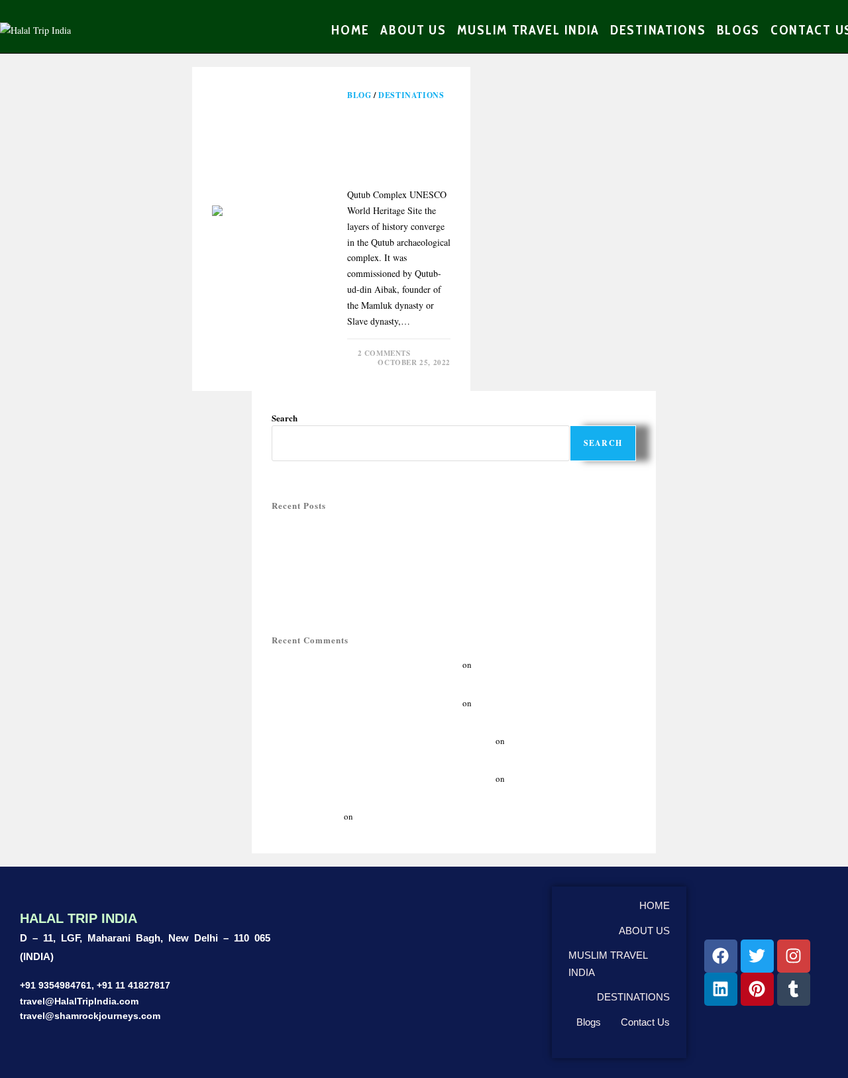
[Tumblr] (793, 989)
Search (284, 417)
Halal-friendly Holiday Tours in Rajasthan (347, 530)
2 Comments (384, 353)
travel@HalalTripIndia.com (79, 1001)
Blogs (588, 1022)
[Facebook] (720, 956)
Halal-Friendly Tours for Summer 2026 (340, 545)
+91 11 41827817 (133, 985)
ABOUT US (644, 930)
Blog (359, 95)
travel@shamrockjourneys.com (90, 1015)
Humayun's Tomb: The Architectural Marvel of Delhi (366, 665)
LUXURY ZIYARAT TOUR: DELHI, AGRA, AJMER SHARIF (381, 588)
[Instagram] (793, 956)
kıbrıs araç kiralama (307, 816)
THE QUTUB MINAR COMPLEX (396, 140)
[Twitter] (757, 956)
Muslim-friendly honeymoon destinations (346, 559)
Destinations (411, 95)
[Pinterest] (757, 989)
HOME (654, 905)
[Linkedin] (720, 989)
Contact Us (645, 1022)
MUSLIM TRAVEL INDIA (607, 963)
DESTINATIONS (633, 996)
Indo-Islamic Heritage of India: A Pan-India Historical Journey (383, 741)
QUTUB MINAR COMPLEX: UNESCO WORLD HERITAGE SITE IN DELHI (409, 574)
